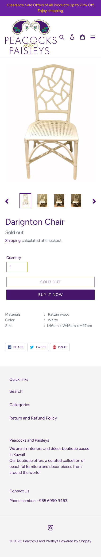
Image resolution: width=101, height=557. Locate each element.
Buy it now (50, 294)
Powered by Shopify (75, 541)
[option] (25, 200)
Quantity (13, 257)
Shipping (13, 240)
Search (16, 391)
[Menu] (93, 36)
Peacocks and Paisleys (40, 541)
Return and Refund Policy (33, 418)
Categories (19, 404)
